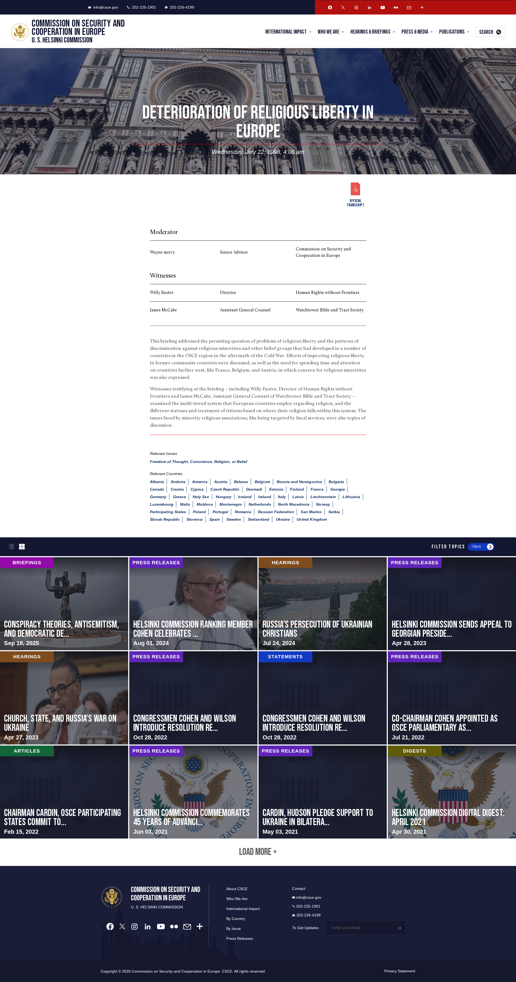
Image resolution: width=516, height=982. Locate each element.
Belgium (262, 482)
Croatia (177, 489)
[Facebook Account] (330, 7)
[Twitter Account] (343, 7)
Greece (179, 497)
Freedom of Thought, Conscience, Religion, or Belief (199, 461)
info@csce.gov (105, 7)
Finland (297, 489)
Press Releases (239, 938)
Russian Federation (276, 512)
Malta (185, 504)
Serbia (334, 512)
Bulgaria (336, 482)
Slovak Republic (165, 519)
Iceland (245, 497)
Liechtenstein (323, 497)
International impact (243, 909)
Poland (199, 512)
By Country (235, 918)
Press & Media (415, 31)
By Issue (233, 928)
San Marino (311, 512)
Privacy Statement (399, 971)
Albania (157, 482)
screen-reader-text (64, 603)
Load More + (258, 852)
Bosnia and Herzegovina (299, 482)
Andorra (178, 482)
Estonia (276, 489)
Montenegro (231, 504)
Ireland (264, 497)
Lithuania (351, 497)
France (317, 489)
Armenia (199, 482)
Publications (452, 31)
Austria (220, 482)
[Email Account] (409, 7)
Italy (282, 497)
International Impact (286, 31)
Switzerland (258, 519)
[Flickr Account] (396, 7)
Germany (158, 497)
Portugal (220, 512)
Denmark (254, 489)
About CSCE (237, 889)
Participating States (168, 512)
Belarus (241, 482)
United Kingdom (312, 519)
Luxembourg (162, 504)
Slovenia (194, 519)
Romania (243, 512)
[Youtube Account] (383, 7)
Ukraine (283, 519)
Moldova (205, 504)
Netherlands (260, 504)
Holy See (201, 497)
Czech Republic (224, 489)
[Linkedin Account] (369, 7)
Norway (323, 504)
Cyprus (197, 489)
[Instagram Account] (356, 7)
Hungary (223, 497)
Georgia (337, 489)
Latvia (298, 497)
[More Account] (422, 7)
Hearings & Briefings (370, 31)
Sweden (234, 519)
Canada (157, 489)
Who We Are (328, 31)
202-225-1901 (144, 7)
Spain (214, 519)
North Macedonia (294, 504)
